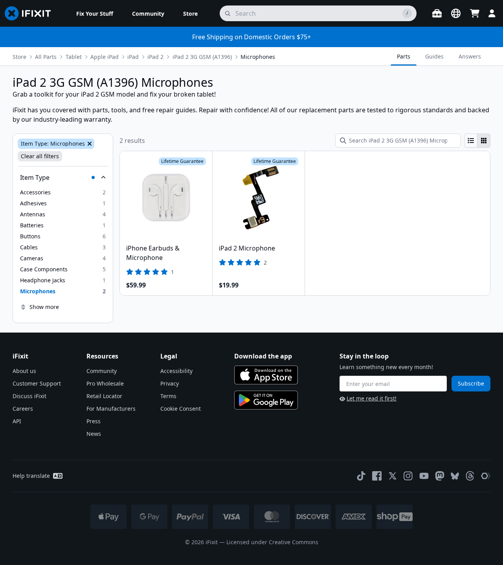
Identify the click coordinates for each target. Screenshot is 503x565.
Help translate (31, 475)
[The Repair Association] (485, 476)
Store (19, 56)
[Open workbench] (437, 13)
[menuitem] (95, 13)
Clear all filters (40, 156)
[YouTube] (424, 476)
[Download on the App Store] (266, 375)
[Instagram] (408, 476)
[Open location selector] (456, 13)
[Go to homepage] (31, 13)
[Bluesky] (455, 476)
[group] (477, 140)
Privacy (169, 383)
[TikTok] (361, 476)
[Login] (492, 13)
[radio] (470, 140)
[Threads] (470, 476)
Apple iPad (104, 56)
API (17, 421)
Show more (44, 307)
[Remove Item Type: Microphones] (88, 144)
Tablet (74, 56)
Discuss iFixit (29, 396)
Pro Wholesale (105, 383)
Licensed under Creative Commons (272, 542)
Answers (470, 56)
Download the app (263, 356)
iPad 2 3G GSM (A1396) (202, 56)
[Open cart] (475, 13)
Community (101, 371)
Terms (168, 396)
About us (24, 371)
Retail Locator (104, 396)
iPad (133, 56)
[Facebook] (377, 476)
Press (93, 421)
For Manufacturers (111, 408)
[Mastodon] (439, 476)
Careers (23, 408)
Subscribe (471, 383)
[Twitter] (392, 476)
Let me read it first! (372, 398)
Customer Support (37, 383)
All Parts (46, 56)
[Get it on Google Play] (266, 400)
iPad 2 (155, 56)
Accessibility (176, 371)
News (93, 433)
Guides (434, 56)
